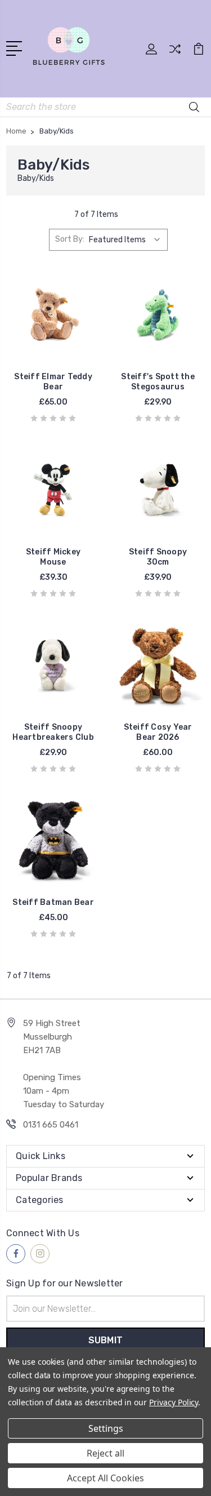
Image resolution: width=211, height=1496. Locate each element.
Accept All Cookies (105, 1478)
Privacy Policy (173, 1402)
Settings (105, 1428)
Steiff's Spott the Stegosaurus (158, 382)
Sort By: (69, 239)
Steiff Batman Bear (53, 902)
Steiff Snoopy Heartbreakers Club (53, 732)
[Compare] (175, 53)
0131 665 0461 (50, 1125)
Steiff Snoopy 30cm (158, 557)
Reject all (105, 1453)
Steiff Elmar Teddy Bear (53, 382)
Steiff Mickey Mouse (53, 557)
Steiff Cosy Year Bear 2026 (158, 732)
